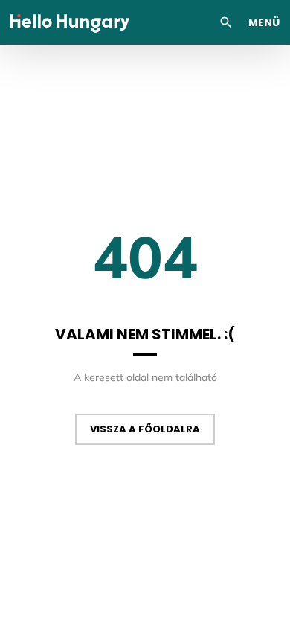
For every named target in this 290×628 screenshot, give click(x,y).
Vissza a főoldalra (145, 429)
